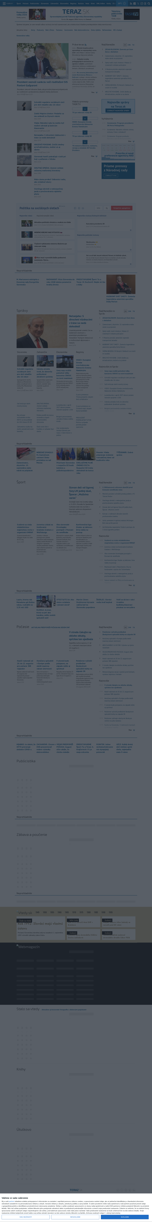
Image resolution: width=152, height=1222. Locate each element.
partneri (11, 1201)
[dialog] (76, 1208)
